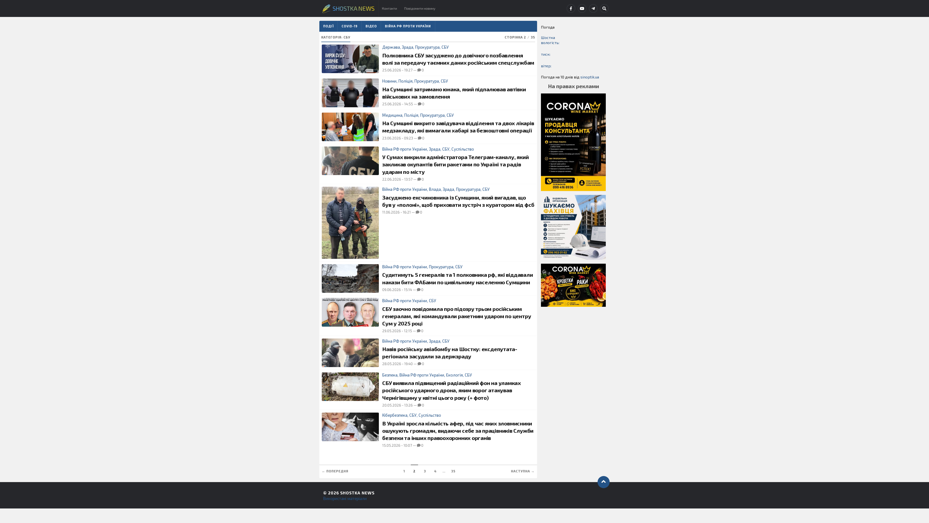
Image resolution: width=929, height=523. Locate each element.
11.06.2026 (391, 212)
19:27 (408, 70)
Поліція (405, 80)
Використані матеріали (345, 498)
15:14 (408, 289)
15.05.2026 (391, 445)
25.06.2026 (391, 70)
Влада (435, 189)
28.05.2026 (391, 363)
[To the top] (604, 482)
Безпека (389, 374)
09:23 (408, 138)
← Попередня (335, 471)
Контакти (389, 8)
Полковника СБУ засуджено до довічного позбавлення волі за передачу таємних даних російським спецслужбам (458, 59)
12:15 (408, 331)
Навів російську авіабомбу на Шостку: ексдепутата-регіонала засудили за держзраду (449, 353)
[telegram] (593, 8)
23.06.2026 (391, 138)
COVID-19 (350, 26)
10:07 (408, 445)
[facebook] (571, 8)
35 (453, 471)
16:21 (407, 212)
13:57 (408, 179)
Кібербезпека (394, 415)
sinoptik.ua (589, 77)
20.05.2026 (391, 405)
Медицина (392, 115)
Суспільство (462, 148)
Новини (389, 80)
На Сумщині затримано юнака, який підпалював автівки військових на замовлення (454, 93)
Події (328, 26)
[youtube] (582, 8)
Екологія (454, 374)
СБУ (445, 47)
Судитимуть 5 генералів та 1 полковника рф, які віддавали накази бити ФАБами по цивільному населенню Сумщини (457, 278)
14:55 (408, 104)
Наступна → (523, 471)
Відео (371, 26)
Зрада (407, 47)
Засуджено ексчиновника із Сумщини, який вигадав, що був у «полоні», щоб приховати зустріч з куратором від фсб (458, 201)
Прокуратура (427, 47)
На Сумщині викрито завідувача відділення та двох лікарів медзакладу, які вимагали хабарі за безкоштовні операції (458, 127)
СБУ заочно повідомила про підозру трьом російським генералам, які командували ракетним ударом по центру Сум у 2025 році (456, 316)
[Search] (604, 8)
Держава (391, 47)
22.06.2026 (391, 179)
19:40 (408, 363)
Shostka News (357, 492)
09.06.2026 (391, 289)
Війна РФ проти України (408, 26)
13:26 (408, 405)
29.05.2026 (391, 331)
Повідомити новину (419, 8)
